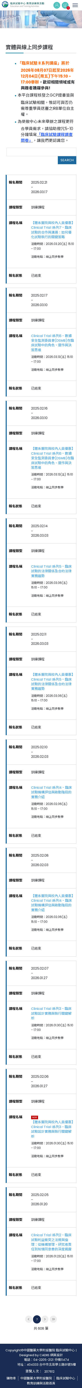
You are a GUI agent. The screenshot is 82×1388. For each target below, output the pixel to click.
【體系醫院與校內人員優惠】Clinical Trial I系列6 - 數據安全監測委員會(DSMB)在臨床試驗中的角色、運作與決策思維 (52, 458)
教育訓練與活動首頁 (41, 1383)
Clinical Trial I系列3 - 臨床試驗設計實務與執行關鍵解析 (51, 1013)
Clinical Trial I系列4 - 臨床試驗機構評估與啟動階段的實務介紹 (51, 792)
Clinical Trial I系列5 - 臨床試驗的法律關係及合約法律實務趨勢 (51, 571)
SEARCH (67, 160)
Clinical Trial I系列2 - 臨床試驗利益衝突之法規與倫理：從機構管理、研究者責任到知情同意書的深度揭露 (51, 1242)
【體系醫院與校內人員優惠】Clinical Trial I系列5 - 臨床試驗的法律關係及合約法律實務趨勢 (52, 681)
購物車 (11, 1378)
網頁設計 (56, 1355)
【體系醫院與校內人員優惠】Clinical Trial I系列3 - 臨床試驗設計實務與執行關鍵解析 (52, 1129)
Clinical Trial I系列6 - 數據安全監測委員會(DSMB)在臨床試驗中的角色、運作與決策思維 (52, 343)
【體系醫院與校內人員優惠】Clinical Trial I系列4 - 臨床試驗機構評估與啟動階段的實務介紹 (52, 903)
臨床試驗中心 (65, 1378)
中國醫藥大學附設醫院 (36, 1378)
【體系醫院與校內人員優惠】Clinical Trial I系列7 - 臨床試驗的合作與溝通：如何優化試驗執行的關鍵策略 (52, 230)
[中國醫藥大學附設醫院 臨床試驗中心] (22, 5)
